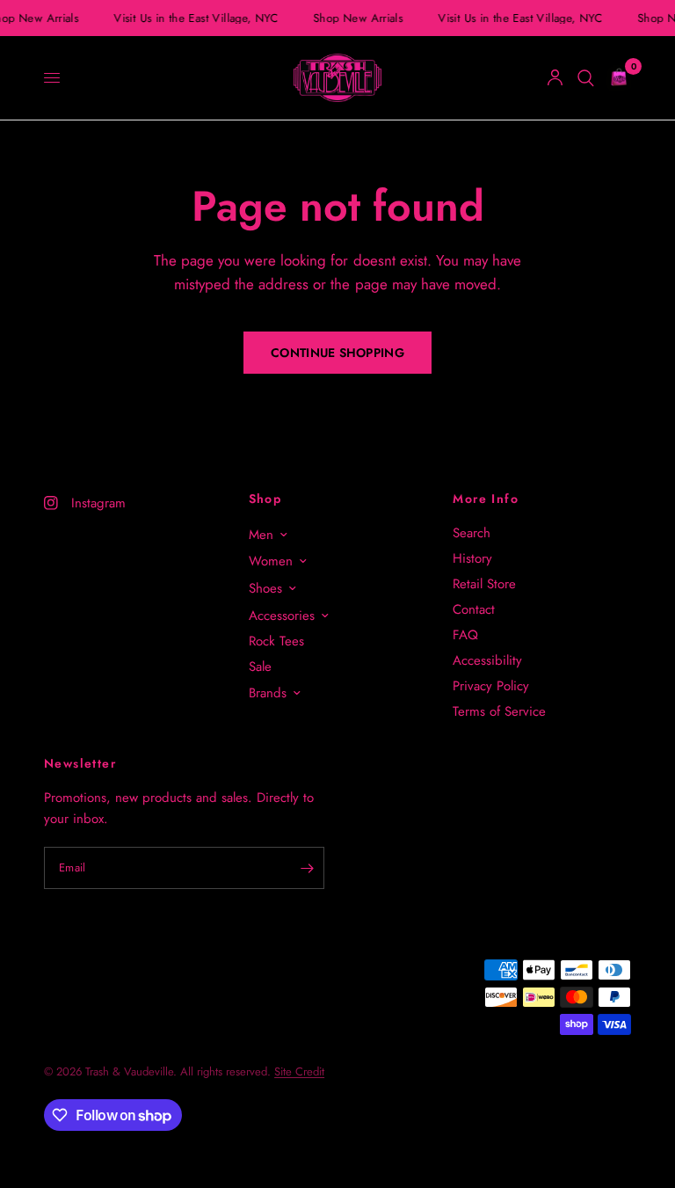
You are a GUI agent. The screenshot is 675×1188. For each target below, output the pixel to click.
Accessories (282, 615)
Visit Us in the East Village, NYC (194, 18)
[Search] (585, 78)
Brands (268, 693)
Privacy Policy (491, 686)
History (472, 558)
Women (271, 561)
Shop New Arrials (357, 18)
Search (471, 533)
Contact (474, 609)
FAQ (465, 635)
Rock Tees (276, 641)
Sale (260, 666)
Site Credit (299, 1071)
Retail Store (484, 584)
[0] (615, 78)
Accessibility (487, 660)
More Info (486, 498)
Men (261, 534)
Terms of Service (499, 711)
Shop (265, 498)
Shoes (265, 588)
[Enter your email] (306, 868)
